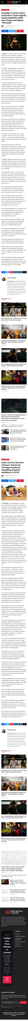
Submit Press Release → (7, 979)
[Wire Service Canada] (14, 2)
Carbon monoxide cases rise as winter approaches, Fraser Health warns (18, 447)
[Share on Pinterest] (20, 31)
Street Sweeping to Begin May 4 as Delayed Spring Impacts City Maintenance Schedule (18, 431)
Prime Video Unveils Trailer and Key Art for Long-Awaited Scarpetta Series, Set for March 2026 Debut (13, 868)
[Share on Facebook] (5, 31)
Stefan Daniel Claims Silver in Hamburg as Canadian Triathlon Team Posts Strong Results (18, 439)
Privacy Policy (4, 1007)
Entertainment (5, 9)
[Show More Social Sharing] (25, 31)
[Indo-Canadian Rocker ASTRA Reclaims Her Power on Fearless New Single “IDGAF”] (14, 355)
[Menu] (2, 2)
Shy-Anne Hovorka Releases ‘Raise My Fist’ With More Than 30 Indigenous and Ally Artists (13, 342)
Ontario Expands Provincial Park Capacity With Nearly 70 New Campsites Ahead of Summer (18, 891)
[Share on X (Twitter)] (12, 31)
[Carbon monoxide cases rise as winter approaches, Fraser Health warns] (5, 447)
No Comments (5, 27)
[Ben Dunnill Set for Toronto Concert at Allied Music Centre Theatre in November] (14, 309)
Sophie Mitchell (8, 25)
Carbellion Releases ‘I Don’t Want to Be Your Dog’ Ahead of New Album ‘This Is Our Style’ (18, 899)
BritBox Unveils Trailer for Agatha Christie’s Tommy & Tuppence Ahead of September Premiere (13, 388)
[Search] (26, 2)
